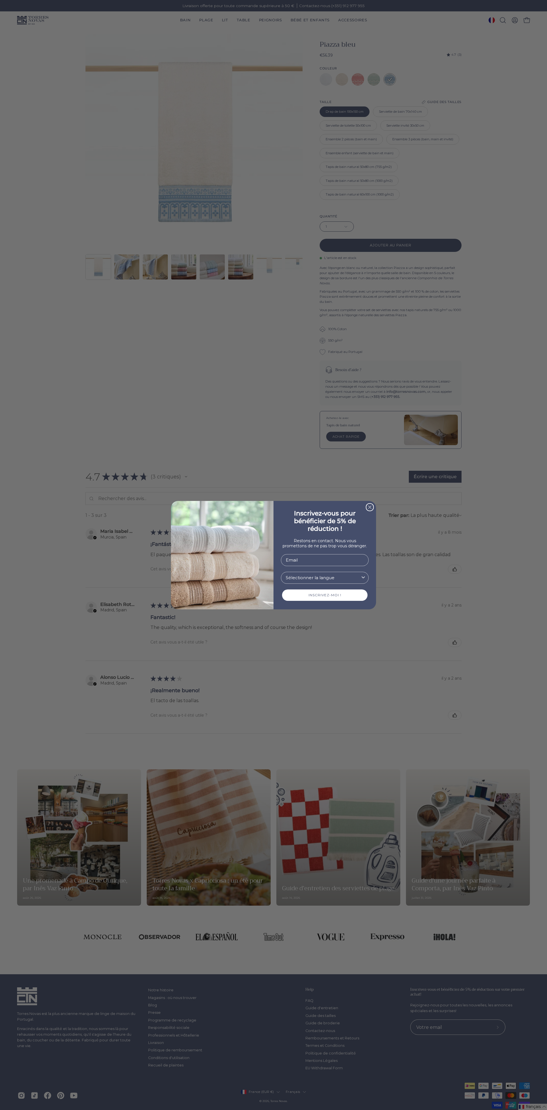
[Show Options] (363, 577)
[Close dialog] (369, 507)
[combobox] (323, 577)
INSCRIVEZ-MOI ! (325, 595)
